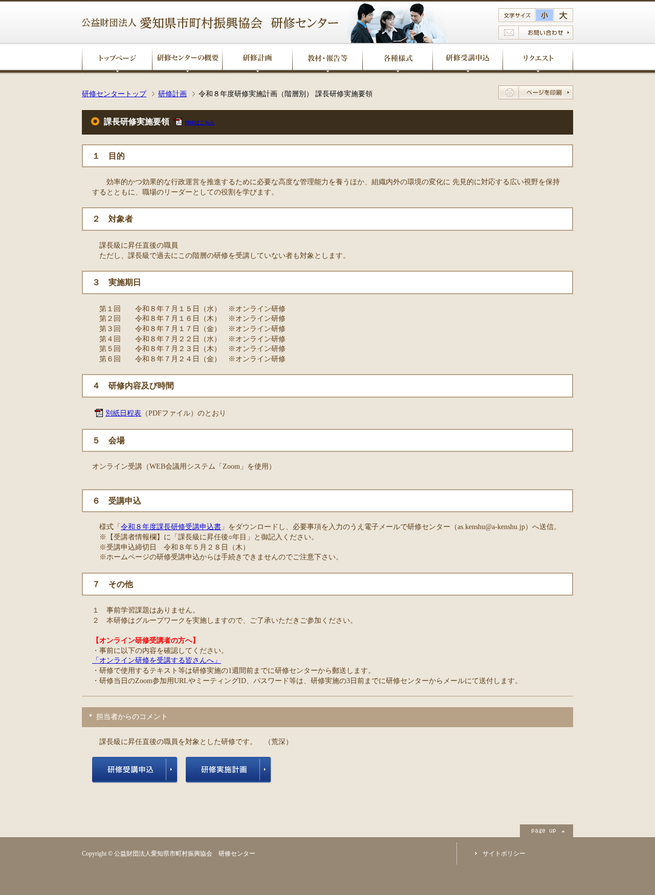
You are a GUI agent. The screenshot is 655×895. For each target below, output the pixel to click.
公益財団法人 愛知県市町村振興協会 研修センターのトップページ (117, 58)
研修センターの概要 (187, 58)
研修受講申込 (468, 58)
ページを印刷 (535, 92)
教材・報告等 (327, 58)
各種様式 (397, 58)
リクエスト (538, 58)
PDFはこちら (200, 122)
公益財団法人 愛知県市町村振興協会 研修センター (210, 23)
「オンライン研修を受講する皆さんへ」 (156, 660)
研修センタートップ (114, 94)
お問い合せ (535, 32)
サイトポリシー (504, 853)
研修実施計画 (229, 770)
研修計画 (257, 58)
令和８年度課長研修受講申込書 (171, 527)
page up (546, 830)
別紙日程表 (123, 413)
